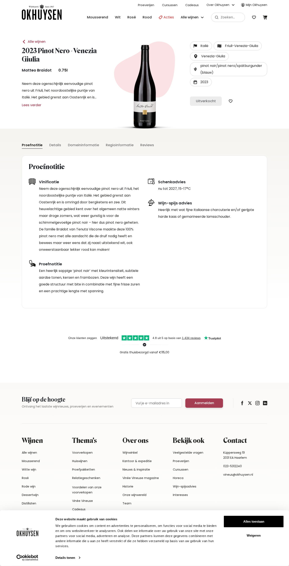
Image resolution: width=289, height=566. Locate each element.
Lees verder (31, 105)
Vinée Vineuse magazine (140, 478)
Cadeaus (192, 5)
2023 (204, 82)
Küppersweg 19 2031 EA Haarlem (235, 455)
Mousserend (97, 17)
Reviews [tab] (147, 145)
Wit (118, 17)
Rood (147, 17)
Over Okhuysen (217, 5)
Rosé (131, 17)
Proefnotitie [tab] (32, 145)
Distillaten (29, 503)
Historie (127, 486)
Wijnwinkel (130, 452)
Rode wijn (29, 486)
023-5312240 (232, 466)
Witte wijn (29, 469)
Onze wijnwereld (134, 495)
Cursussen (170, 5)
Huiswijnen (79, 461)
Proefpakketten (83, 469)
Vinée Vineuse (82, 501)
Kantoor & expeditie (137, 461)
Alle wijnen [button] (189, 17)
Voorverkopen (82, 452)
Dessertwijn (30, 495)
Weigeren (254, 535)
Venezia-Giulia (213, 56)
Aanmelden (204, 403)
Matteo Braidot (37, 70)
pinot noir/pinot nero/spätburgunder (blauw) (231, 69)
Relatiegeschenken (86, 478)
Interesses (180, 495)
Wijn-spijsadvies (184, 486)
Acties (168, 17)
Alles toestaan (253, 521)
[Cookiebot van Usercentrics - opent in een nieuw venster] (27, 558)
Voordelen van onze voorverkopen (87, 489)
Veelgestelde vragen (188, 452)
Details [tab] (55, 145)
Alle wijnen (36, 41)
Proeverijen (146, 5)
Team (126, 503)
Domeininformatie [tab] (83, 145)
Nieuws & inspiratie (136, 469)
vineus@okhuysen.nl (238, 474)
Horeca (178, 478)
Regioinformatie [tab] (119, 145)
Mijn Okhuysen (256, 5)
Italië (204, 45)
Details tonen (65, 557)
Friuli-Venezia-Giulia (241, 45)
